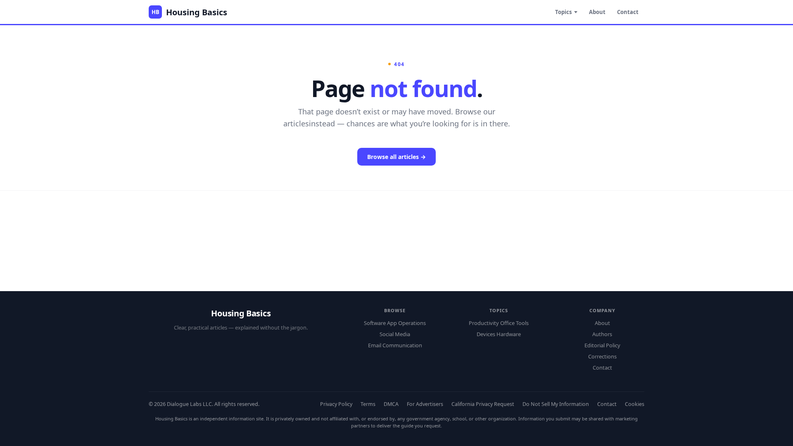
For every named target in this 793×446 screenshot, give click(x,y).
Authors (602, 334)
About (597, 12)
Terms (368, 404)
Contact (628, 12)
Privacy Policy (336, 404)
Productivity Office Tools (499, 323)
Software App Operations (395, 323)
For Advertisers (425, 404)
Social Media (395, 334)
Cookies (634, 404)
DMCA (391, 404)
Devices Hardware (499, 334)
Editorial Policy (602, 345)
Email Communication (395, 345)
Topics (563, 12)
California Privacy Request (482, 404)
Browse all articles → (396, 157)
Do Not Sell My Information (555, 404)
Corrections (602, 356)
